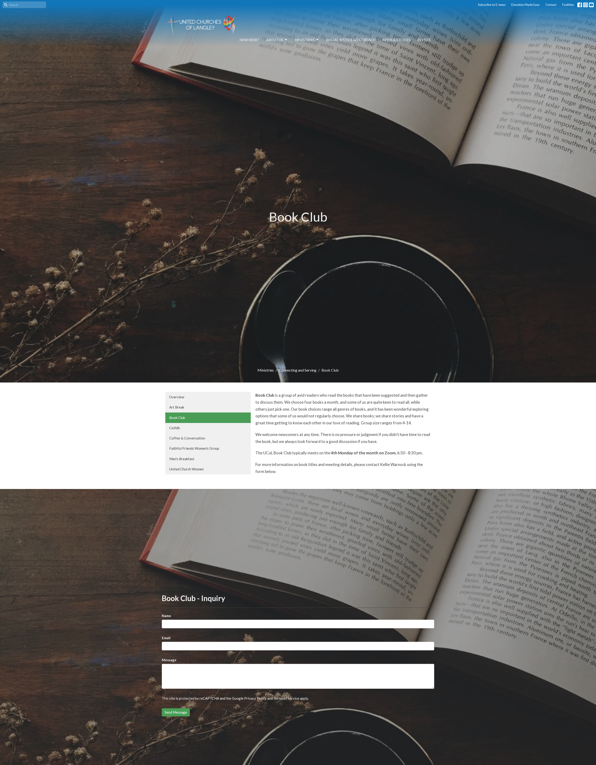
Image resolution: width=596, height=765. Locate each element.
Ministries (305, 40)
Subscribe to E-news (491, 5)
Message (169, 660)
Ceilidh (174, 428)
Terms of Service (286, 698)
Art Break (176, 407)
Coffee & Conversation (187, 438)
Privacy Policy (255, 698)
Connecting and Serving (297, 370)
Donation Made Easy (525, 5)
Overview (176, 397)
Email (166, 638)
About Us (274, 40)
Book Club (177, 418)
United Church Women (186, 469)
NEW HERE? (249, 40)
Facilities (568, 5)
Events (424, 40)
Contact (550, 5)
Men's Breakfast (181, 459)
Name (166, 616)
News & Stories (396, 40)
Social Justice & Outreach (351, 40)
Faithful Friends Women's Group (194, 448)
